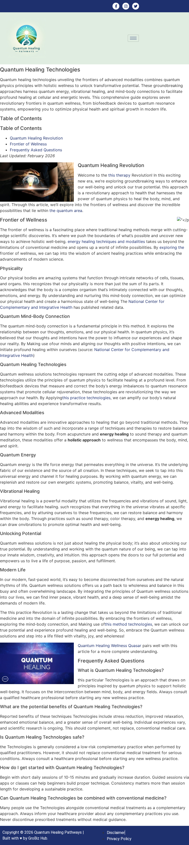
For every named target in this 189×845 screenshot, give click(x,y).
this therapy (119, 175)
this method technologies (128, 624)
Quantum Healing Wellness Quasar (109, 645)
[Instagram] (125, 6)
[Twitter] (135, 6)
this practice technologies (86, 397)
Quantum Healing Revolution (36, 138)
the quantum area (65, 210)
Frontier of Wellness (28, 143)
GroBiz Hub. (38, 838)
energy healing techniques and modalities (106, 241)
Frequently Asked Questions (36, 149)
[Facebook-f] (116, 6)
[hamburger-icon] (133, 38)
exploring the (171, 247)
